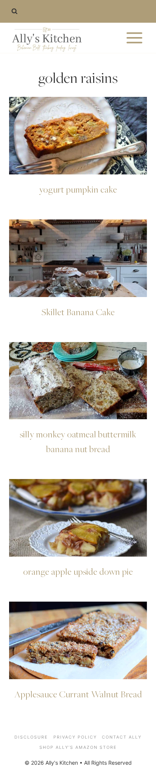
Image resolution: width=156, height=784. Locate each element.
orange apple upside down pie (78, 571)
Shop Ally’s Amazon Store (78, 747)
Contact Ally (122, 737)
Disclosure (31, 737)
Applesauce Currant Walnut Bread (78, 694)
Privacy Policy (75, 737)
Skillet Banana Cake (78, 312)
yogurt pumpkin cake (78, 189)
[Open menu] (134, 37)
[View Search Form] (14, 11)
